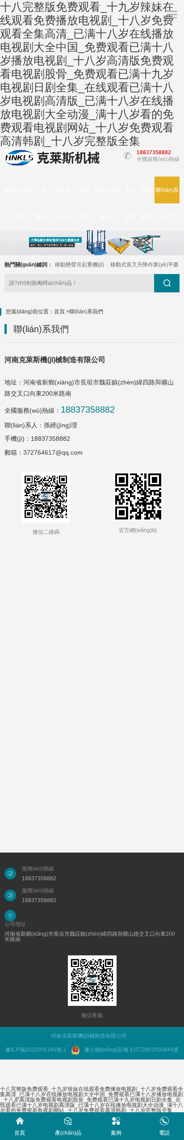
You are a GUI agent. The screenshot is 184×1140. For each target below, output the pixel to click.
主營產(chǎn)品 (62, 203)
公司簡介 (40, 203)
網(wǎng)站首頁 (19, 203)
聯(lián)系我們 (167, 203)
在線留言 (146, 203)
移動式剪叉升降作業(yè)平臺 (144, 265)
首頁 (59, 311)
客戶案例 (130, 203)
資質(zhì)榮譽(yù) (107, 203)
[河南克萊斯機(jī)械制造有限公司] (52, 158)
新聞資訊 (84, 203)
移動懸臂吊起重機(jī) (79, 265)
